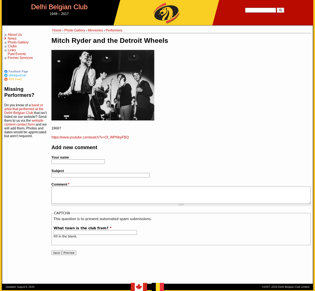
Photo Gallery (18, 42)
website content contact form (24, 122)
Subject (57, 171)
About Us (15, 34)
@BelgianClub (17, 75)
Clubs (12, 46)
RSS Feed (15, 79)
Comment (60, 184)
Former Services (20, 58)
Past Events (17, 54)
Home (57, 30)
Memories (95, 30)
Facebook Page (18, 71)
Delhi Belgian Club (59, 7)
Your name (60, 157)
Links (12, 50)
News (12, 38)
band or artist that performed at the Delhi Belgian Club (24, 109)
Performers (114, 30)
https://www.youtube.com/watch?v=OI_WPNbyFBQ (90, 137)
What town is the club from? (82, 228)
